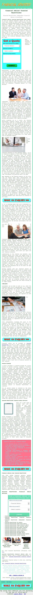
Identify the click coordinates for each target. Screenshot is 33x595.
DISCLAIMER (29, 8)
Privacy (30, 581)
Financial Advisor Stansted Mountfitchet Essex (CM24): (16, 19)
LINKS (18, 8)
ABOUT (21, 8)
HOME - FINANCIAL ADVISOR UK (16, 575)
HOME (15, 8)
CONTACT (25, 8)
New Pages (9, 581)
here (26, 489)
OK (25, 594)
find (7, 475)
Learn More (18, 594)
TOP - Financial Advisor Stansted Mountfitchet (14, 563)
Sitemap (3, 581)
